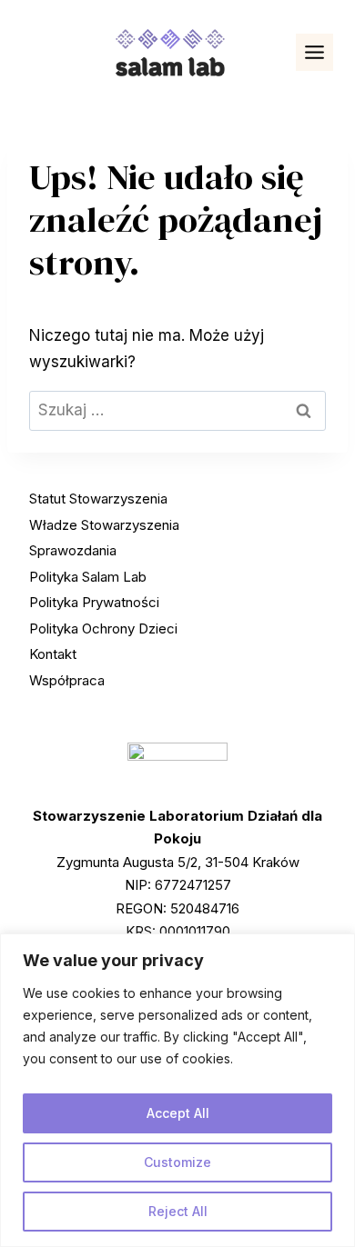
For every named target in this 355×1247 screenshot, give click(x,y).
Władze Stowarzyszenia (104, 525)
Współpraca (67, 680)
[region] (177, 1090)
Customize (177, 1162)
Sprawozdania (73, 550)
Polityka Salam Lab (88, 576)
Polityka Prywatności (94, 602)
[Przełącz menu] (314, 52)
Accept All (178, 1113)
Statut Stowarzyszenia (98, 498)
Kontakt (52, 654)
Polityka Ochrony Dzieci (103, 628)
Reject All (178, 1211)
